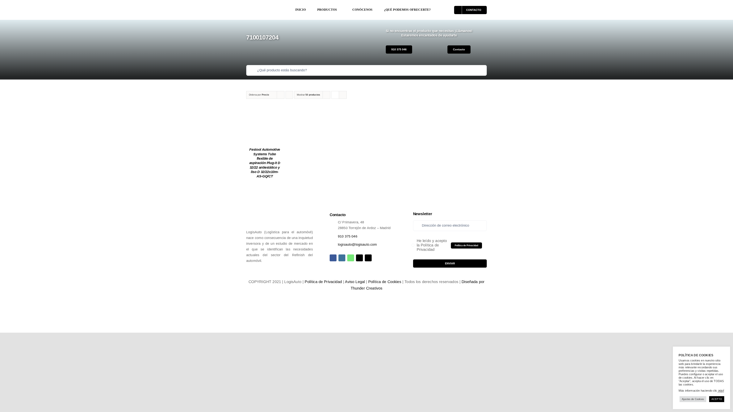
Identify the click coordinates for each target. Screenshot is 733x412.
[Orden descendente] (289, 95)
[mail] (359, 257)
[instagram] (341, 257)
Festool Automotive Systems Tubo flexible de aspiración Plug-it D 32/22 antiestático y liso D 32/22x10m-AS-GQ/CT (264, 163)
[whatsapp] (350, 257)
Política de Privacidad (323, 282)
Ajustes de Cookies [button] (693, 399)
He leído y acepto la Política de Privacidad (432, 245)
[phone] (368, 257)
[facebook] (333, 257)
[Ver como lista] (342, 95)
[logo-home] (266, 6)
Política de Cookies (384, 282)
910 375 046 (347, 236)
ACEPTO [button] (716, 399)
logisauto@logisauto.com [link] (357, 244)
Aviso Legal (355, 282)
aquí (720, 390)
